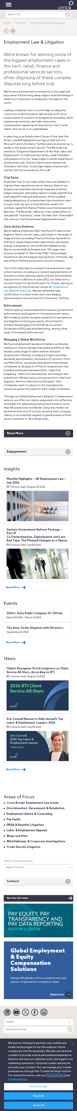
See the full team (17, 898)
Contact (13, 881)
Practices (20, 23)
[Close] (72, 1044)
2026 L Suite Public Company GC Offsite (35, 613)
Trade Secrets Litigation (23, 847)
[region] (38, 1075)
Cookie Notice (17, 1079)
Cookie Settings (38, 1086)
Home (7, 23)
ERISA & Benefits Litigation (25, 825)
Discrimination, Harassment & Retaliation (35, 808)
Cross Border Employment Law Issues (33, 803)
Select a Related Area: (18, 861)
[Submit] (67, 14)
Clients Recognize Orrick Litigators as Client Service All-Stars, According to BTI (37, 670)
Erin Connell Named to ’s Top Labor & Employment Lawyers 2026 (35, 721)
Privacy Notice (55, 1075)
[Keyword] (70, 1029)
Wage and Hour (17, 836)
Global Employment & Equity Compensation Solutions (37, 960)
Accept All (38, 1105)
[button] (6, 32)
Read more (57, 994)
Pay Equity (14, 819)
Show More (15, 433)
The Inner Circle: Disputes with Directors (35, 628)
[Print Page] (13, 32)
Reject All (38, 1096)
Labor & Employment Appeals (27, 830)
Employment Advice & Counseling (29, 814)
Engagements (17, 451)
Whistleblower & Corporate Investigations (36, 841)
